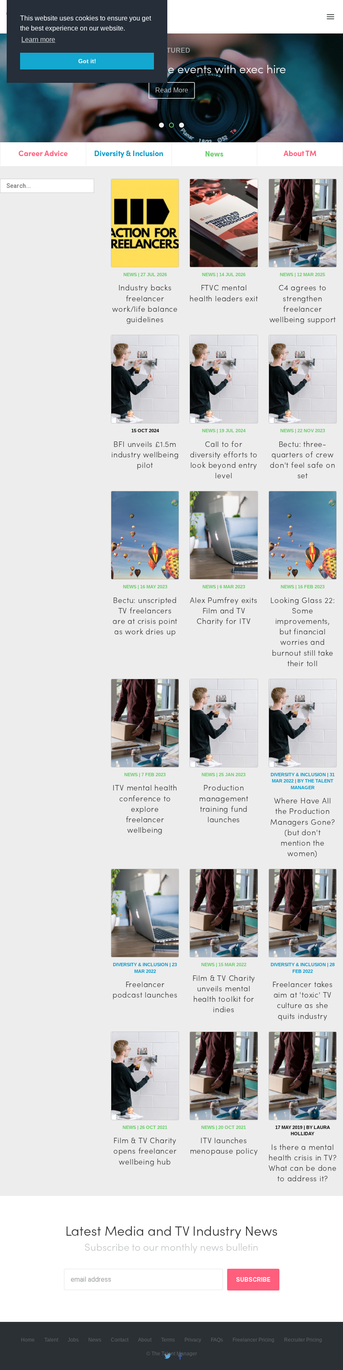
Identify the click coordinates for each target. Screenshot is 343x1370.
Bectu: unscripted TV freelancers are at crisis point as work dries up (145, 616)
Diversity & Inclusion (128, 153)
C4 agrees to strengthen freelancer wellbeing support (302, 303)
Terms (168, 1340)
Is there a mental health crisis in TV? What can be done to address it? (303, 1163)
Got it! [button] (87, 61)
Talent (51, 1340)
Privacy (192, 1340)
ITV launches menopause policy (224, 1145)
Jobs (73, 1340)
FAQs (217, 1340)
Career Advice (43, 153)
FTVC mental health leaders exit (223, 292)
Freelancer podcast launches (145, 989)
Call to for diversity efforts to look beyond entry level (224, 460)
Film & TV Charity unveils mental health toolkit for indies (224, 993)
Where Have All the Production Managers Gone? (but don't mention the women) (302, 826)
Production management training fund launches (223, 803)
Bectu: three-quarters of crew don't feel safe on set (302, 460)
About (144, 1340)
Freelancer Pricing (253, 1340)
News (214, 153)
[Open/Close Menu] (330, 16)
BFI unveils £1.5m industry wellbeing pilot (145, 454)
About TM (300, 153)
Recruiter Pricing (303, 1340)
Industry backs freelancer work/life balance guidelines (145, 303)
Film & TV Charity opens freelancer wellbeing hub (145, 1150)
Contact (119, 1340)
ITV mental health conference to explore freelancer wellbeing (145, 808)
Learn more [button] (38, 39)
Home (28, 1340)
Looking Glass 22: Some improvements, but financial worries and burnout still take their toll (302, 631)
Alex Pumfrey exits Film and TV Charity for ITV (223, 610)
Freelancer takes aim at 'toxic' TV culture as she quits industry (302, 1000)
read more (171, 90)
